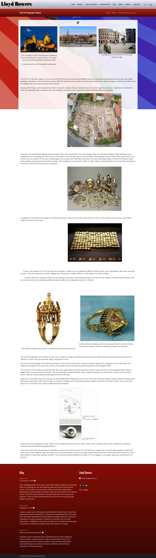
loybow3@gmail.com (89, 478)
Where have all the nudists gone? (31, 532)
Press (120, 4)
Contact (127, 4)
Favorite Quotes (105, 4)
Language (136, 4)
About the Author (91, 4)
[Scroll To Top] (153, 556)
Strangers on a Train (26, 508)
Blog (114, 4)
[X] (83, 485)
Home (73, 4)
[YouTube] (86, 485)
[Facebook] (80, 485)
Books (80, 4)
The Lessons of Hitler (27, 481)
